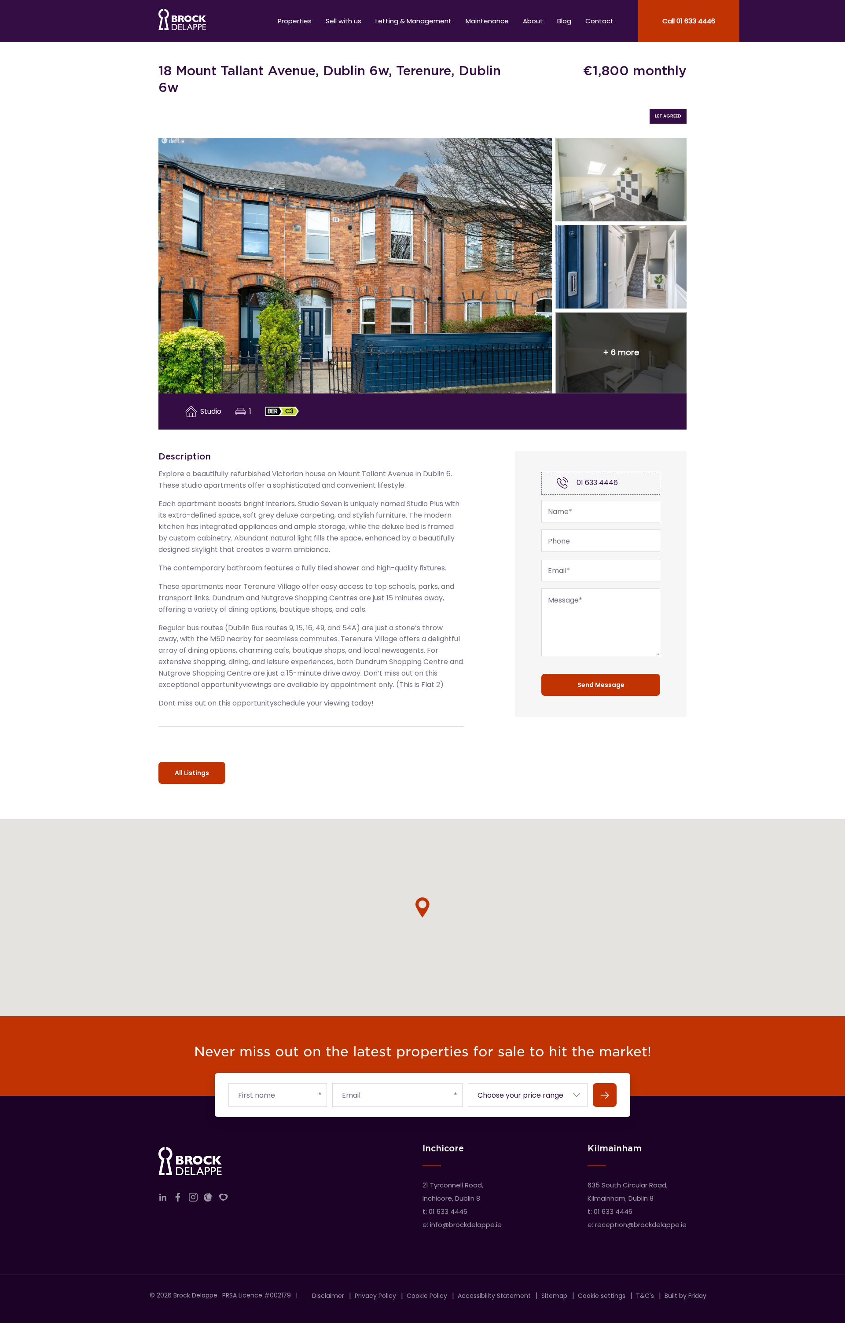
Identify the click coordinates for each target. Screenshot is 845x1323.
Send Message (601, 684)
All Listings (192, 772)
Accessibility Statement (494, 1295)
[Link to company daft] (208, 1199)
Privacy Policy (375, 1295)
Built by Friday (685, 1295)
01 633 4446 (597, 483)
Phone (559, 541)
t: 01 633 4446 (444, 1211)
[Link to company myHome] (223, 1199)
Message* (565, 600)
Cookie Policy (427, 1295)
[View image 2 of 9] (621, 179)
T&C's (645, 1295)
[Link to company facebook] (177, 1199)
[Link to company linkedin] (162, 1199)
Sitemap (554, 1295)
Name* (560, 512)
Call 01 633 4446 (688, 21)
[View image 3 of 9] (621, 267)
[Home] (182, 21)
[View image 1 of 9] (355, 265)
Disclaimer (328, 1295)
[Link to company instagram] (193, 1199)
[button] (621, 352)
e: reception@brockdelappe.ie (637, 1224)
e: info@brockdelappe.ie (462, 1224)
